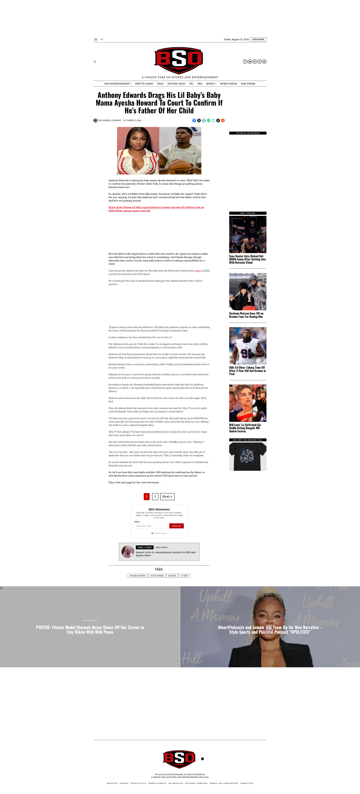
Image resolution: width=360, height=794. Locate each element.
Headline (172, 576)
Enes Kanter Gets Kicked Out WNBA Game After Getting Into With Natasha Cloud (247, 259)
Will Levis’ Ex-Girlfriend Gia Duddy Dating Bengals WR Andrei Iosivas (245, 428)
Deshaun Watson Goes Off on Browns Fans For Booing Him (246, 315)
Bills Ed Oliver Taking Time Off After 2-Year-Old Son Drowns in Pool (247, 371)
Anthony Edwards (138, 576)
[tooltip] (245, 61)
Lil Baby (184, 576)
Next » (167, 496)
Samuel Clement (111, 120)
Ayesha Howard (157, 576)
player (198, 270)
